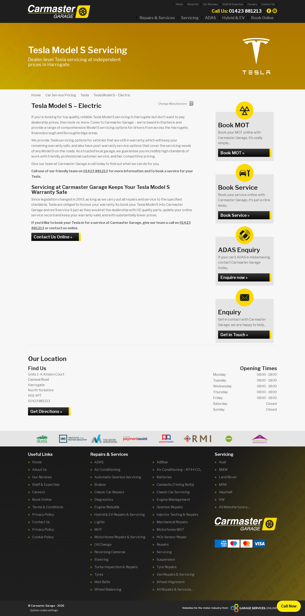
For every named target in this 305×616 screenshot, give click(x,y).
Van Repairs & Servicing (175, 574)
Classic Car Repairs (109, 492)
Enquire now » (234, 277)
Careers (252, 4)
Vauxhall (225, 492)
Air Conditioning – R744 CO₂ (179, 469)
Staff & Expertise (232, 4)
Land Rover (228, 477)
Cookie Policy (43, 537)
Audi (222, 462)
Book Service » (234, 215)
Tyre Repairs (167, 567)
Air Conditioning (107, 469)
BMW (223, 469)
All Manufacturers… (234, 507)
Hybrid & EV (233, 18)
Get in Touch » (234, 334)
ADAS (210, 18)
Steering (101, 559)
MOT (98, 529)
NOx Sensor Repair (172, 537)
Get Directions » (46, 411)
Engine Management (173, 499)
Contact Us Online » (53, 236)
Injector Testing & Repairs (177, 514)
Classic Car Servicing (173, 492)
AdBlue (162, 462)
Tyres (98, 574)
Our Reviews (210, 4)
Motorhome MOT (170, 529)
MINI (223, 484)
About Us (192, 4)
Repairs (163, 544)
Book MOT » (232, 152)
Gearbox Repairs (170, 507)
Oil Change (103, 544)
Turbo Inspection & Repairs (116, 567)
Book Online (262, 18)
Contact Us (267, 4)
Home (179, 4)
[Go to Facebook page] (269, 11)
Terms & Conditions (47, 507)
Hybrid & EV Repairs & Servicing (119, 514)
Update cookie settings (44, 610)
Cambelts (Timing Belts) (175, 484)
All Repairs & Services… (175, 589)
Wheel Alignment (171, 582)
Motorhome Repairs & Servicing (119, 537)
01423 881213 (237, 11)
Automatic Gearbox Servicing (117, 477)
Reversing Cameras (109, 552)
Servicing (190, 18)
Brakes (100, 484)
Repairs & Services (157, 18)
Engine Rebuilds (107, 507)
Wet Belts (102, 582)
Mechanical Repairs (172, 522)
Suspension (166, 559)
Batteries (164, 477)
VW (222, 499)
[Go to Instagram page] (274, 11)
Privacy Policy (43, 514)
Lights (99, 522)
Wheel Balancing (107, 589)
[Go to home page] (59, 11)
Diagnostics (103, 499)
